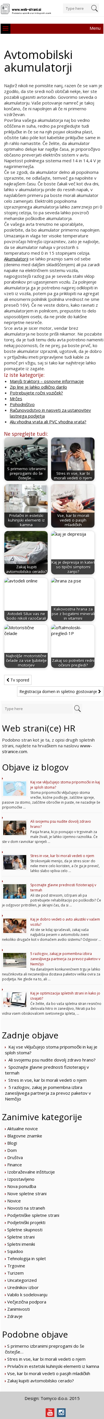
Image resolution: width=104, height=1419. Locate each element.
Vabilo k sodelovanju (27, 1294)
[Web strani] (26, 9)
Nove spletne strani (27, 1193)
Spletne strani (21, 1237)
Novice (14, 1201)
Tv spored (19, 680)
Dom (12, 1150)
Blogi (12, 1143)
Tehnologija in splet (26, 1258)
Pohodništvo (22, 404)
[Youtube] (50, 1412)
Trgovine (16, 1266)
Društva (15, 1157)
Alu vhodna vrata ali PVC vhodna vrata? (48, 421)
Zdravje (15, 1316)
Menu (95, 28)
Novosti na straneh (26, 1208)
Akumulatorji (16, 259)
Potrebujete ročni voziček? (36, 393)
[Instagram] (61, 1412)
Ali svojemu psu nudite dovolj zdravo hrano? (52, 1060)
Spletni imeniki (21, 1244)
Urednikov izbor (23, 1287)
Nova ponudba (21, 1186)
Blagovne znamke (24, 1136)
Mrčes (16, 398)
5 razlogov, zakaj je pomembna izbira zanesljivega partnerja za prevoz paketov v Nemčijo (65, 959)
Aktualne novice (22, 1128)
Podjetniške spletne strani (33, 1215)
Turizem (15, 1273)
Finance (14, 1164)
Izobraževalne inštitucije (31, 1172)
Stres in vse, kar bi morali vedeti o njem (62, 855)
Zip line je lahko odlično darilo (38, 387)
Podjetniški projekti (26, 1222)
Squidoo (15, 1251)
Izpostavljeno (20, 1179)
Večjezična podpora (26, 1302)
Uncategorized (22, 1280)
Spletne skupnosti (24, 1229)
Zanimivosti (18, 1309)
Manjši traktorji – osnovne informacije (47, 381)
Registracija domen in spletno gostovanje (58, 691)
